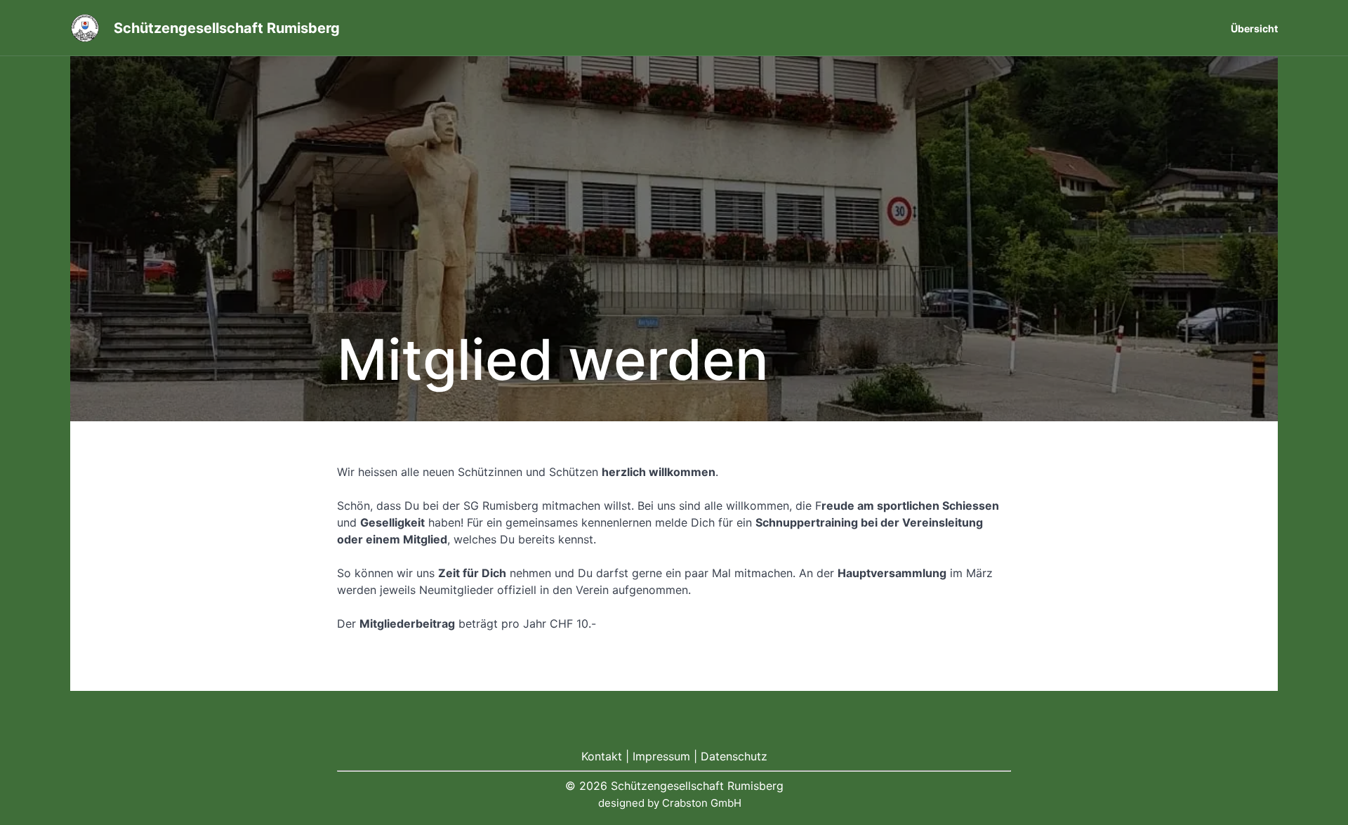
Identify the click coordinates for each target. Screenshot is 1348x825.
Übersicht (1254, 28)
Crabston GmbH (701, 803)
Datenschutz (734, 756)
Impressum (661, 756)
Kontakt (601, 756)
